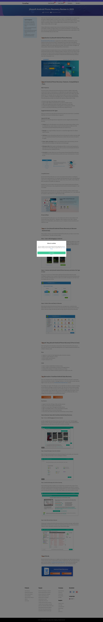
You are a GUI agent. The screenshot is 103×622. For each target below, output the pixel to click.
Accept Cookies (51, 252)
